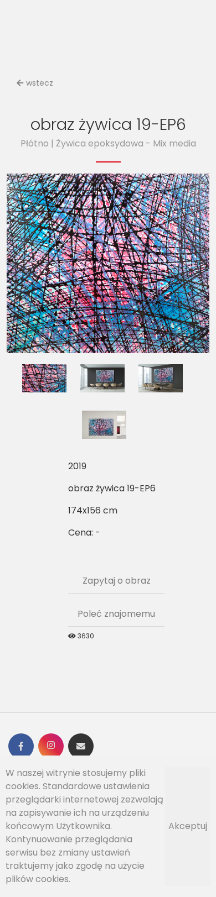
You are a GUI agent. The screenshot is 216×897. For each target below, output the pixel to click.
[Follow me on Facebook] (21, 746)
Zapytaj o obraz (117, 580)
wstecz (39, 82)
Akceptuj (187, 826)
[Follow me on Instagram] (51, 746)
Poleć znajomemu (116, 613)
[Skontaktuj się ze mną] (81, 746)
